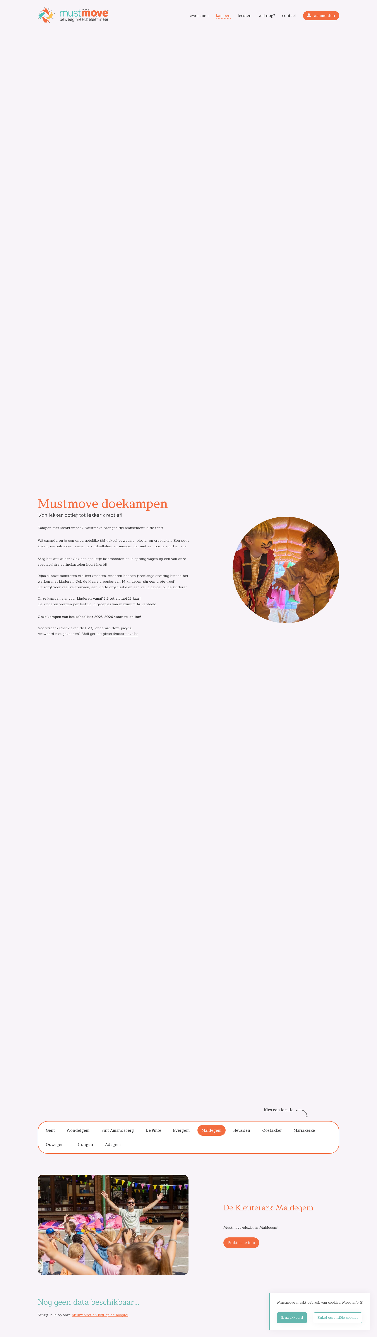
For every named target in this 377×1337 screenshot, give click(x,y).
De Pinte (153, 1130)
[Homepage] (78, 15)
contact (289, 15)
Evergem (181, 1130)
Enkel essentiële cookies (337, 1317)
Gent (50, 1130)
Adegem (113, 1144)
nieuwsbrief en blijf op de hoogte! (100, 1315)
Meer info (350, 1302)
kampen (223, 15)
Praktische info (241, 1242)
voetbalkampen (266, 27)
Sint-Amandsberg (117, 1130)
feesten (245, 15)
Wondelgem (78, 1130)
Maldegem (211, 1130)
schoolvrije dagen (267, 35)
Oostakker (272, 1130)
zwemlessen (199, 27)
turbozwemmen (199, 35)
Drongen (84, 1144)
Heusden (241, 1130)
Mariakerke (304, 1130)
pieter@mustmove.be (120, 634)
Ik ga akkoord (292, 1317)
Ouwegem (55, 1144)
